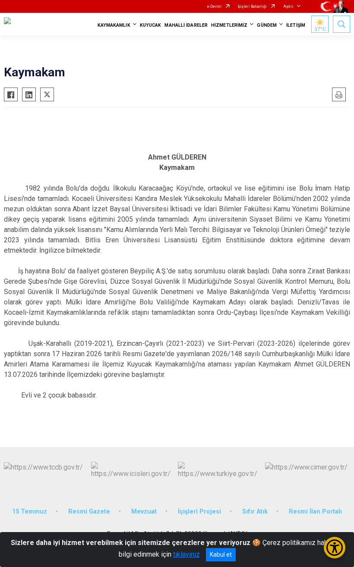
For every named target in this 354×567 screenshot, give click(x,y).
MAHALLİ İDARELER (186, 25)
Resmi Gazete (89, 511)
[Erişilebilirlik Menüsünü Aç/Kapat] (334, 547)
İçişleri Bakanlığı (252, 6)
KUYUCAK (150, 25)
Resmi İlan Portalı (315, 511)
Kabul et (221, 554)
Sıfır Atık (255, 511)
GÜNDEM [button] (267, 25)
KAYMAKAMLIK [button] (114, 25)
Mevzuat (144, 511)
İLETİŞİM (295, 25)
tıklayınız (186, 554)
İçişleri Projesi (199, 511)
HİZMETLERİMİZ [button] (229, 25)
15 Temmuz (29, 511)
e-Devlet (214, 6)
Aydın (288, 6)
